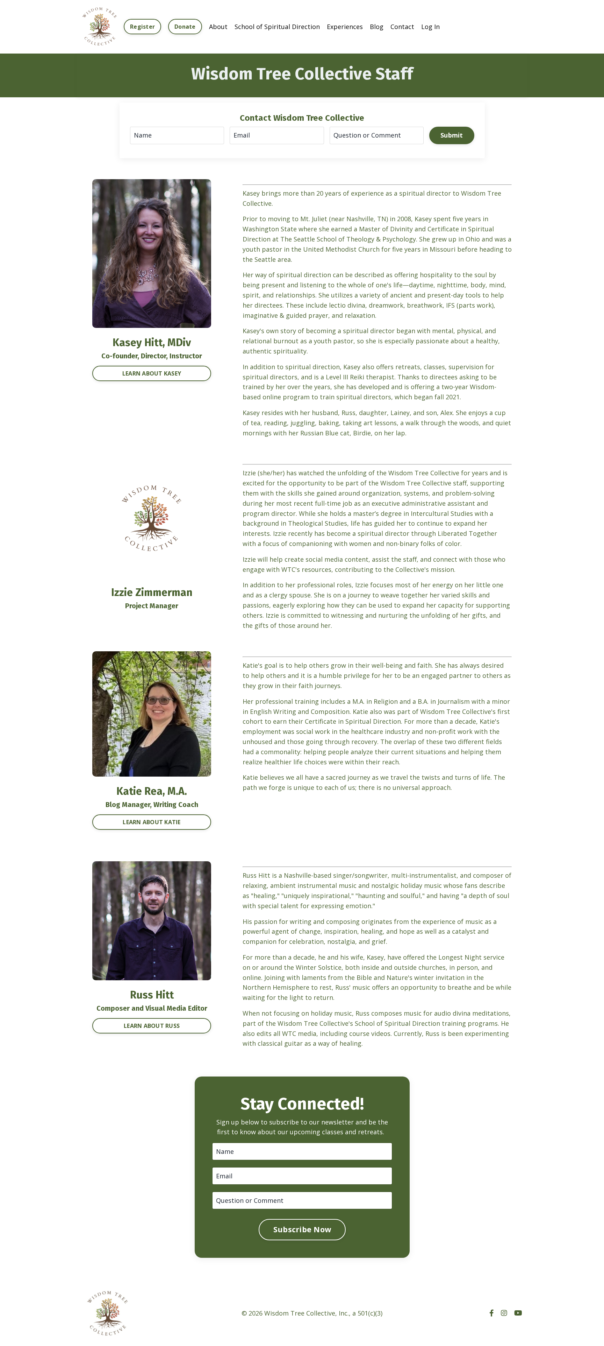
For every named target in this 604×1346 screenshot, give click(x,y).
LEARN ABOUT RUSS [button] (152, 1026)
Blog (376, 26)
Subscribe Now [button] (302, 1229)
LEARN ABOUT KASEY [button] (151, 373)
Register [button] (142, 26)
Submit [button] (451, 135)
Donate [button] (185, 26)
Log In (430, 26)
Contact (402, 26)
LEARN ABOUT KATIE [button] (151, 822)
